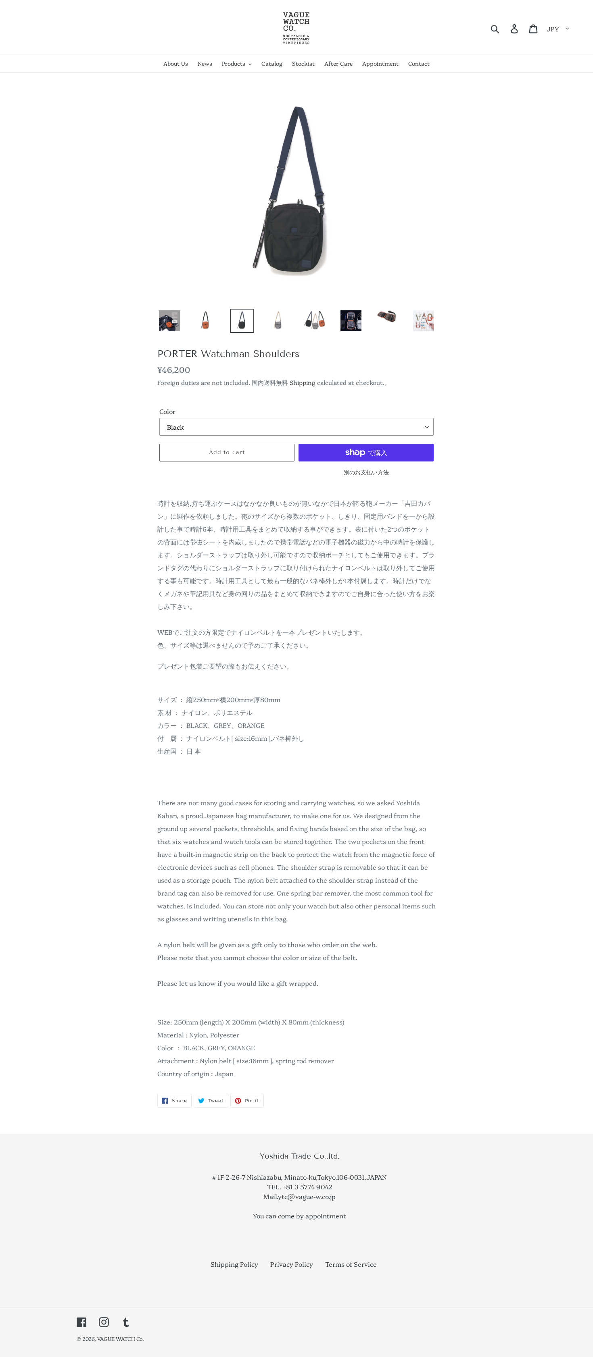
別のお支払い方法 (366, 472)
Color (167, 411)
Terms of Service (351, 1263)
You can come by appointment (299, 1215)
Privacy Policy (291, 1263)
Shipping (302, 382)
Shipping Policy (234, 1263)
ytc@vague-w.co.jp (307, 1196)
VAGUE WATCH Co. (120, 1338)
